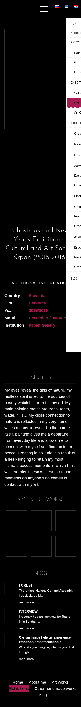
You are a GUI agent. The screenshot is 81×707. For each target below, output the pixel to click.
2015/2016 (38, 310)
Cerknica (37, 303)
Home (17, 682)
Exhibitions (19, 688)
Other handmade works (55, 688)
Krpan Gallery (42, 325)
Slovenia (37, 295)
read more (26, 602)
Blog (43, 695)
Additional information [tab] (40, 283)
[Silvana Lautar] (14, 6)
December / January (48, 318)
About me (37, 682)
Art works (60, 682)
